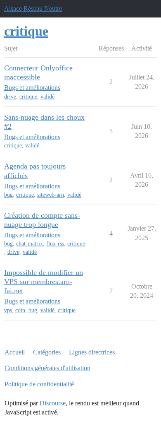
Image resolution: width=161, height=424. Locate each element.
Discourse (53, 403)
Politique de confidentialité (39, 384)
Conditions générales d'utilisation (47, 367)
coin (20, 310)
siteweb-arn (50, 195)
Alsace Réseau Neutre (33, 8)
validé (47, 97)
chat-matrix (29, 244)
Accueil (15, 352)
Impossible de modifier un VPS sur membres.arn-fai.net (43, 281)
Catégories (47, 352)
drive (10, 97)
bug (8, 195)
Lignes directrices (92, 352)
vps (8, 310)
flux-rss (55, 244)
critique (28, 97)
